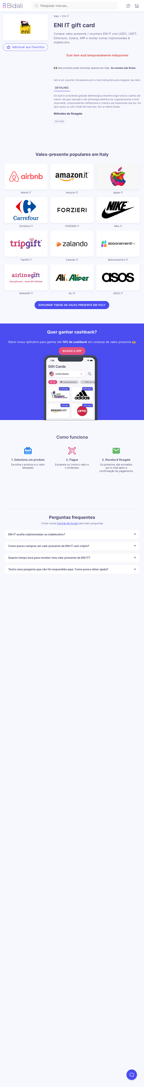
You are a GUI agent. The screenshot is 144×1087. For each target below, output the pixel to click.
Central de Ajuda (67, 523)
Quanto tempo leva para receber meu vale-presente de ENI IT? (49, 557)
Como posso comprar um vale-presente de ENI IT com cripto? (48, 546)
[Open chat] (131, 1074)
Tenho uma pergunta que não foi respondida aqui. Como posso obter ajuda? (58, 569)
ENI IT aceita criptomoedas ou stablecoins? (36, 534)
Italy (56, 16)
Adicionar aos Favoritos (28, 47)
